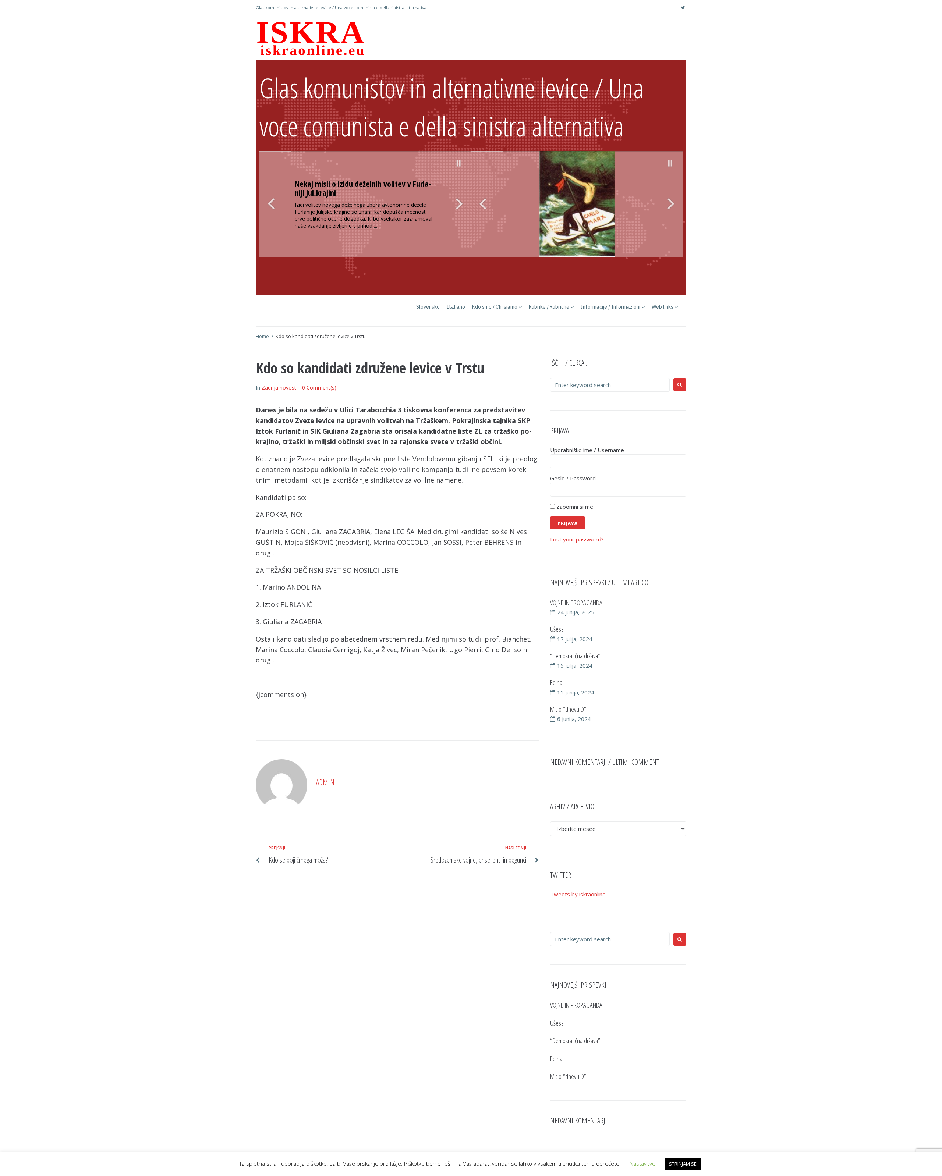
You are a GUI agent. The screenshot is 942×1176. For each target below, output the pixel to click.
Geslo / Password (573, 478)
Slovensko (428, 306)
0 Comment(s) (319, 387)
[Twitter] (682, 7)
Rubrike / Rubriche (549, 306)
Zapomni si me (574, 506)
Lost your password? (577, 539)
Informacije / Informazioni (610, 306)
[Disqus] (397, 989)
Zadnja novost (279, 387)
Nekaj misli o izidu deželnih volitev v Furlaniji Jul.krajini (363, 188)
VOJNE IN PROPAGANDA (576, 602)
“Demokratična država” (575, 656)
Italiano (456, 306)
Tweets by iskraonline (578, 894)
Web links (662, 306)
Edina (556, 682)
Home (262, 336)
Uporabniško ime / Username (587, 450)
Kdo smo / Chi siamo (494, 306)
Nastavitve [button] (642, 1163)
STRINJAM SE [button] (683, 1164)
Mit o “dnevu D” (568, 709)
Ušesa (557, 629)
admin (325, 782)
